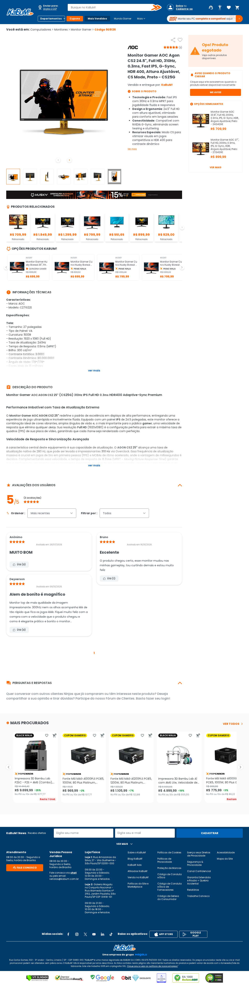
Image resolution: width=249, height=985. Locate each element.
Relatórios (193, 889)
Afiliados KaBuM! (137, 871)
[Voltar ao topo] (124, 948)
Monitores (62, 30)
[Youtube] (93, 934)
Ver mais (132, 148)
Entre (179, 5)
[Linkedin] (102, 934)
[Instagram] (76, 934)
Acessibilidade (226, 852)
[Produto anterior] (8, 767)
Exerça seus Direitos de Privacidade (198, 854)
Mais (141, 19)
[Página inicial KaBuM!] (20, 12)
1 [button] (94, 653)
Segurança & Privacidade (195, 863)
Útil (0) (21, 564)
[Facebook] (68, 934)
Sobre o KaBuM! (137, 852)
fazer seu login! (158, 698)
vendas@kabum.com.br (64, 879)
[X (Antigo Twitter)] (85, 934)
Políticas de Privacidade (164, 860)
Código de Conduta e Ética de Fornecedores (169, 886)
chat (73, 872)
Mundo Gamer (122, 18)
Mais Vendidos (97, 18)
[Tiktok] (111, 934)
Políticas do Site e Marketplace (138, 885)
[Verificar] (37, 978)
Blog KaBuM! (135, 858)
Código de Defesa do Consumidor (168, 897)
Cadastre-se (184, 9)
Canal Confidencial (199, 871)
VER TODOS (231, 724)
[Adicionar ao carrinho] (54, 735)
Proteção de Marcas (169, 868)
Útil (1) (111, 578)
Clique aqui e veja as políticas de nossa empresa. (152, 966)
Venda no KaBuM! (138, 877)
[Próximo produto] (240, 767)
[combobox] (112, 7)
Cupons (75, 18)
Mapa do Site (225, 858)
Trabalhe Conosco (198, 896)
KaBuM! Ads (135, 865)
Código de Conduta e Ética (169, 876)
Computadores (41, 30)
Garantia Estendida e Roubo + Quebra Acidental (199, 880)
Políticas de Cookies (169, 852)
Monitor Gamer (82, 30)
